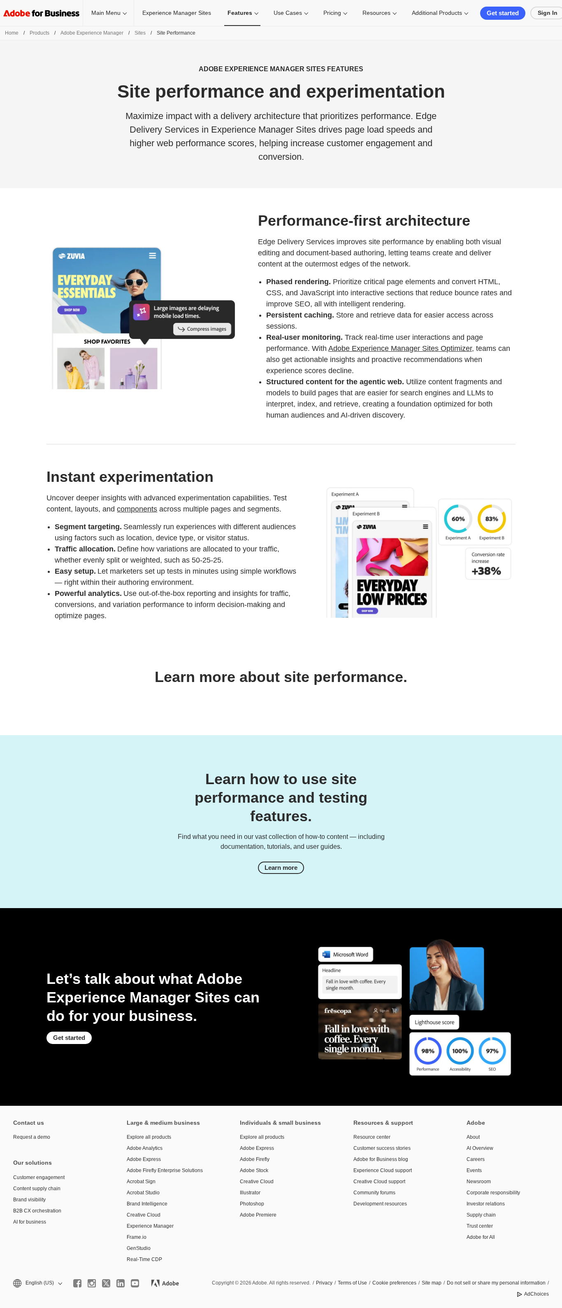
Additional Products (437, 12)
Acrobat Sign (141, 1181)
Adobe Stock (254, 1170)
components (137, 509)
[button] (37, 1283)
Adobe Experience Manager (91, 33)
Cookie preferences (394, 1283)
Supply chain (481, 1215)
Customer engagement (39, 1177)
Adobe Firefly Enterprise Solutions (165, 1170)
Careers (476, 1159)
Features (240, 12)
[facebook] (77, 1283)
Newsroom (479, 1181)
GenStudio (139, 1248)
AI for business (29, 1222)
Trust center (480, 1226)
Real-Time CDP (144, 1259)
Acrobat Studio (143, 1193)
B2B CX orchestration (37, 1211)
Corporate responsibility (493, 1193)
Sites (140, 33)
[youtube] (135, 1283)
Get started (503, 12)
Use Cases (288, 12)
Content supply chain (36, 1188)
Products (39, 33)
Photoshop (252, 1204)
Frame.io (136, 1237)
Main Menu (106, 12)
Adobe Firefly (254, 1159)
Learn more (281, 867)
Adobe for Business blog (380, 1159)
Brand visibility (29, 1200)
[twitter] (106, 1283)
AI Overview (480, 1148)
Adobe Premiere (258, 1215)
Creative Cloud (143, 1215)
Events (474, 1170)
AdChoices (536, 1294)
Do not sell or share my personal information (496, 1283)
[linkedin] (120, 1283)
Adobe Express (144, 1159)
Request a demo (31, 1137)
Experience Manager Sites (176, 12)
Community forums (374, 1193)
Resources (376, 12)
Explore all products (149, 1137)
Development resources (380, 1204)
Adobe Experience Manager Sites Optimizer (400, 348)
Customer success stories (382, 1148)
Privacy (324, 1283)
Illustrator (250, 1193)
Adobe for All (481, 1237)
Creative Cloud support (379, 1181)
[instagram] (92, 1283)
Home (12, 33)
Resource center (371, 1137)
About (473, 1137)
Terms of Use (352, 1283)
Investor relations (486, 1204)
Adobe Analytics (145, 1148)
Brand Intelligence (147, 1204)
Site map (431, 1283)
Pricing (332, 12)
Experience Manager (150, 1226)
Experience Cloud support (382, 1170)
